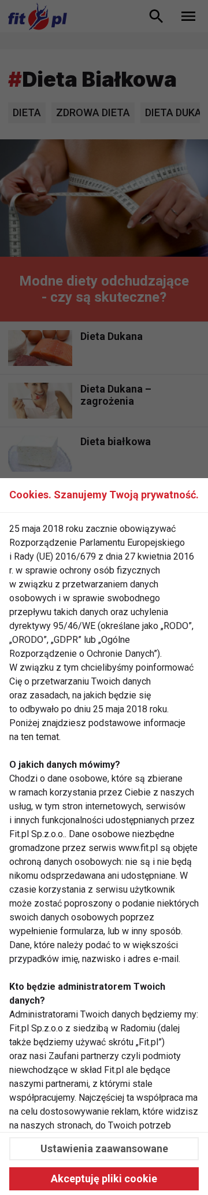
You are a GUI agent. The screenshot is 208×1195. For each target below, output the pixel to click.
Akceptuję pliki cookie (104, 1178)
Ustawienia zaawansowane (104, 1148)
